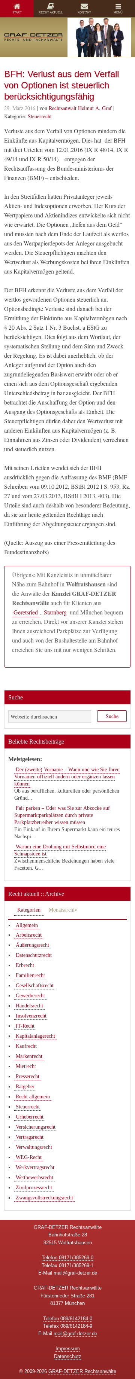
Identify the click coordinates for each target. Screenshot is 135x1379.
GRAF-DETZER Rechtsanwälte (82, 1371)
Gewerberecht (30, 995)
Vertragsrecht (30, 1137)
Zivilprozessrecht (34, 1187)
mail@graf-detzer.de (75, 1273)
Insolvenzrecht (31, 1016)
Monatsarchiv (63, 910)
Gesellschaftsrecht (35, 985)
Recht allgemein (33, 1096)
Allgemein (27, 925)
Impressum (68, 1348)
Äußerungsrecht (32, 945)
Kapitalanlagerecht (35, 1036)
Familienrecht (30, 975)
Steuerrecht (40, 116)
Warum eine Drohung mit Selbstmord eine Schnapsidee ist (60, 850)
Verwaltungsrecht (34, 1147)
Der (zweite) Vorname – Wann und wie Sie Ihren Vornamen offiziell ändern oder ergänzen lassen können (67, 777)
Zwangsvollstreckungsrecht (44, 1197)
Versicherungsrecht (36, 1127)
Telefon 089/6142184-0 (67, 1318)
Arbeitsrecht (29, 935)
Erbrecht (25, 965)
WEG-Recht (29, 1157)
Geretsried (26, 612)
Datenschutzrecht (34, 955)
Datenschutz (67, 1356)
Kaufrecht (26, 1046)
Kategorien (28, 910)
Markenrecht (29, 1056)
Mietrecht (26, 1066)
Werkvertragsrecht (35, 1167)
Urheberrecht (30, 1117)
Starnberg (55, 612)
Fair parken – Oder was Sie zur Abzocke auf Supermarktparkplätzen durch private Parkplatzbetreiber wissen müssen (62, 815)
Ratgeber (25, 1086)
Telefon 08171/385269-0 (67, 1257)
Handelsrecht (29, 1006)
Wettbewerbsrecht (34, 1177)
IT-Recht (25, 1026)
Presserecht (27, 1076)
